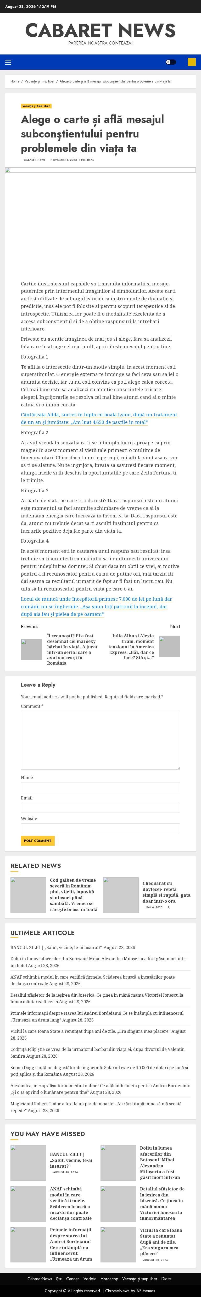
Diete (166, 1279)
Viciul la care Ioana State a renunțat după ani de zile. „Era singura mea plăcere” (90, 1031)
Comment (32, 706)
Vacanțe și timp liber (36, 106)
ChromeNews (117, 1291)
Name (27, 777)
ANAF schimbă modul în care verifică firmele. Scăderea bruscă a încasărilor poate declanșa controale (71, 1203)
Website (29, 818)
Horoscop (109, 1279)
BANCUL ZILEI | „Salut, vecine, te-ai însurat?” (56, 947)
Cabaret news (100, 30)
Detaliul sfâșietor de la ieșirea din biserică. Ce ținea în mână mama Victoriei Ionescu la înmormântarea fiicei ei (162, 1206)
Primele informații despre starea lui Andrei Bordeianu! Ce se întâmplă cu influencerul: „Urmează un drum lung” (71, 1247)
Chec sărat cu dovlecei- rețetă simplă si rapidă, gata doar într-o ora (167, 892)
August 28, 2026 (65, 1172)
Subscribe (192, 62)
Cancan (73, 1279)
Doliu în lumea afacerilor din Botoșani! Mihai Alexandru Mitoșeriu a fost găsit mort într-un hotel (160, 1165)
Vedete (90, 1279)
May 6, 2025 (154, 907)
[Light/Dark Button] (171, 62)
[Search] (182, 62)
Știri (59, 1279)
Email (26, 798)
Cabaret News (35, 160)
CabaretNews (39, 1279)
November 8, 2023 (64, 160)
